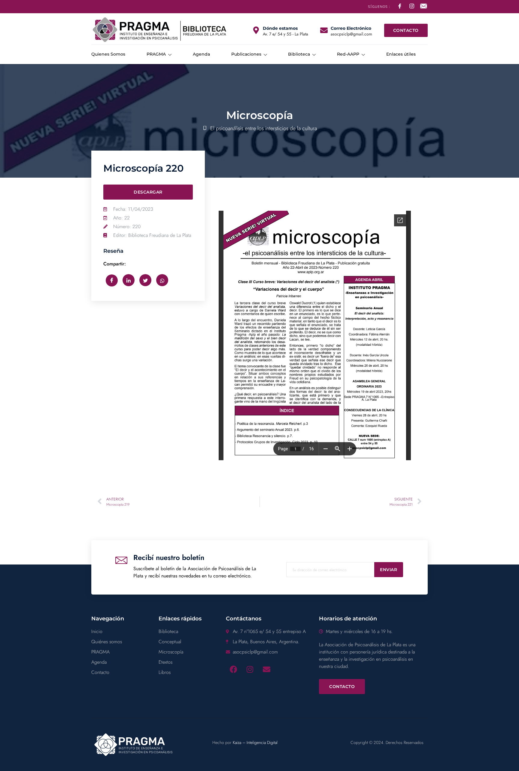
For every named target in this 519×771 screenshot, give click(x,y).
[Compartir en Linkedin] (129, 280)
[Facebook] (233, 669)
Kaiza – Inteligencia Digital (255, 742)
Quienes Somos (108, 54)
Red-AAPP (348, 54)
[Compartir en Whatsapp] (162, 280)
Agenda (201, 54)
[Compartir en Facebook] (112, 280)
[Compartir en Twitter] (145, 280)
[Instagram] (249, 669)
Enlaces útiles (401, 54)
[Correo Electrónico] (324, 30)
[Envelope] (266, 669)
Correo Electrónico (351, 28)
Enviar (388, 569)
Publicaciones (246, 54)
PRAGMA (156, 54)
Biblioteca (299, 54)
